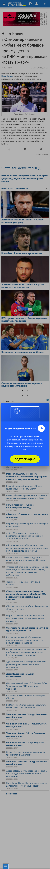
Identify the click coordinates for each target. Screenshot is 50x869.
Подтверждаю (25, 459)
